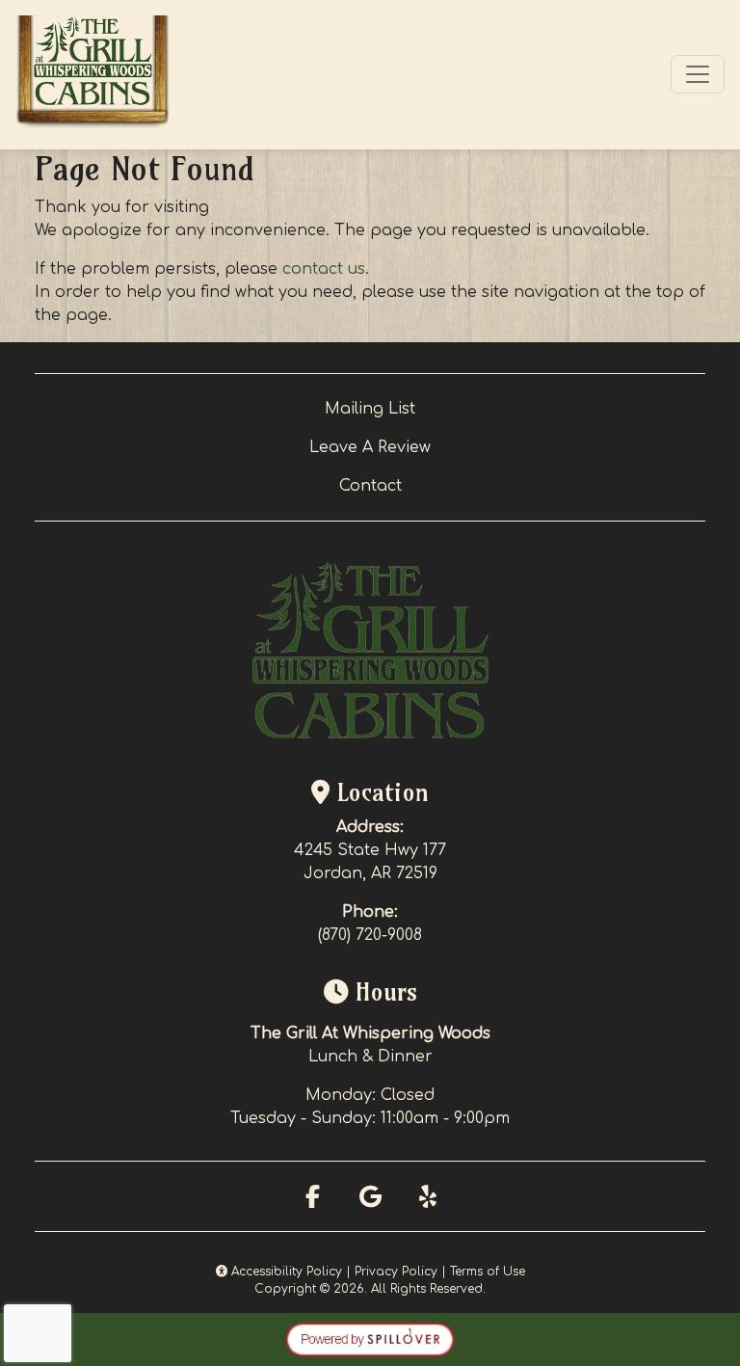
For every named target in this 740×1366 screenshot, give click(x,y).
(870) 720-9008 (370, 935)
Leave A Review (370, 447)
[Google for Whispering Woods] (370, 1196)
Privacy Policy (396, 1271)
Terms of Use (487, 1271)
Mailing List (370, 408)
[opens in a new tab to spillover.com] (370, 1339)
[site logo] (92, 74)
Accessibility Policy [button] (284, 1271)
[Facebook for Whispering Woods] (312, 1196)
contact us (323, 269)
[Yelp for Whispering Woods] (428, 1196)
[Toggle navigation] (698, 74)
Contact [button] (370, 486)
